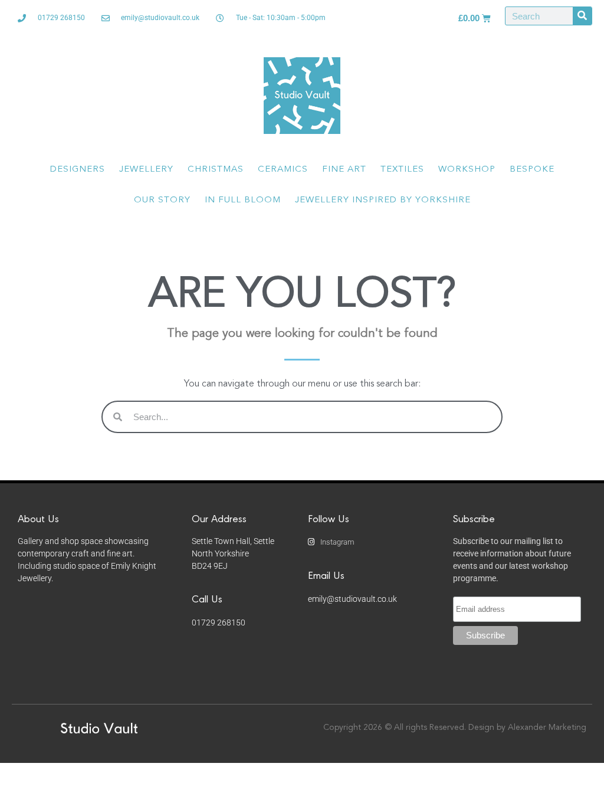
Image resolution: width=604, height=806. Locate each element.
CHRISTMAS (216, 169)
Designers (77, 169)
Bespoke (532, 169)
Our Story (162, 200)
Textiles (402, 169)
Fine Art (344, 169)
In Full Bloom (243, 200)
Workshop (466, 169)
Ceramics (283, 169)
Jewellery (146, 169)
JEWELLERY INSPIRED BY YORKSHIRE (383, 200)
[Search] (582, 16)
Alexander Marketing (547, 727)
